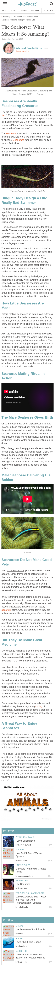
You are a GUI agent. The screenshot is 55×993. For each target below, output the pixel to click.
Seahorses (18, 140)
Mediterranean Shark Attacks (30, 929)
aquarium (6, 610)
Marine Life (22, 880)
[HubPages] (27, 4)
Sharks (19, 926)
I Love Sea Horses (25, 841)
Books (24, 11)
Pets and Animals (25, 837)
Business (35, 11)
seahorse (11, 133)
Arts (4, 11)
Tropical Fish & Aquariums (30, 893)
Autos (14, 11)
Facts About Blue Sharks (28, 942)
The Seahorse (23, 884)
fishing (38, 706)
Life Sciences (23, 865)
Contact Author (22, 51)
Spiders (20, 850)
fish (3, 115)
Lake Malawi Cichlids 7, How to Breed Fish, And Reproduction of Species (31, 899)
